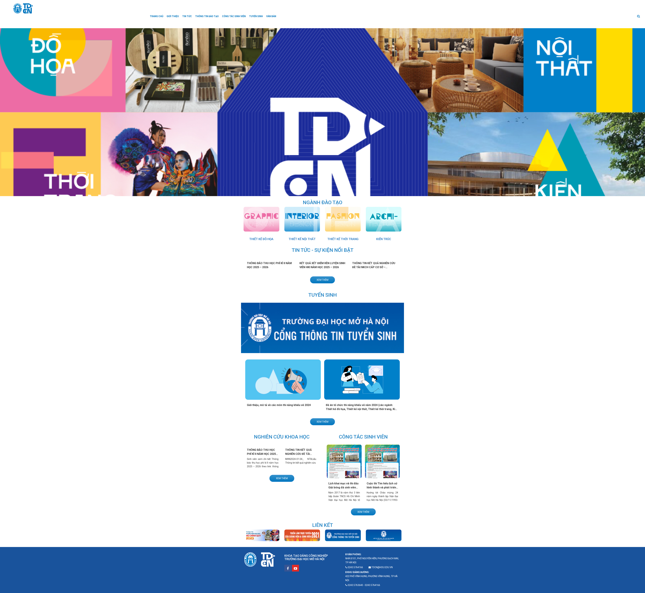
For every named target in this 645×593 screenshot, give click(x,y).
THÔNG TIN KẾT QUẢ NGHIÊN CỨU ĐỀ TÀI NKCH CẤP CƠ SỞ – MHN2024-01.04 (373, 267)
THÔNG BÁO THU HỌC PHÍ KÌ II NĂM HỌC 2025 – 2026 (262, 454)
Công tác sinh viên (234, 16)
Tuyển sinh (256, 16)
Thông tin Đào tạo (207, 16)
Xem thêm (322, 280)
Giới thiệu (173, 16)
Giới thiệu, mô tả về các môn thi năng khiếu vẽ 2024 (279, 405)
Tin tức (187, 16)
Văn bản (271, 16)
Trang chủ (156, 16)
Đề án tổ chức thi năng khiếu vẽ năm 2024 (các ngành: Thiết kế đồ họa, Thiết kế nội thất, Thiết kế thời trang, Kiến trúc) (362, 409)
